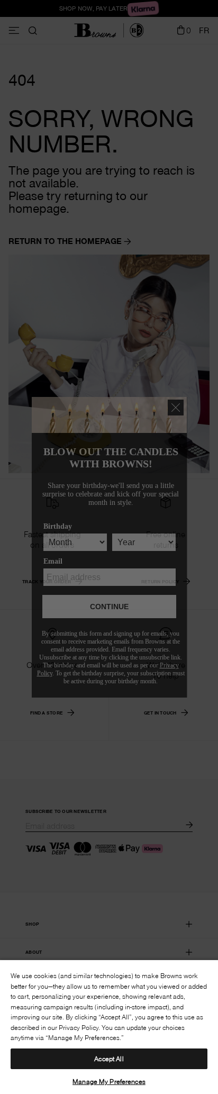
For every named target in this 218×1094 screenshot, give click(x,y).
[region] (109, 1026)
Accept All (108, 1058)
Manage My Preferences (109, 1081)
